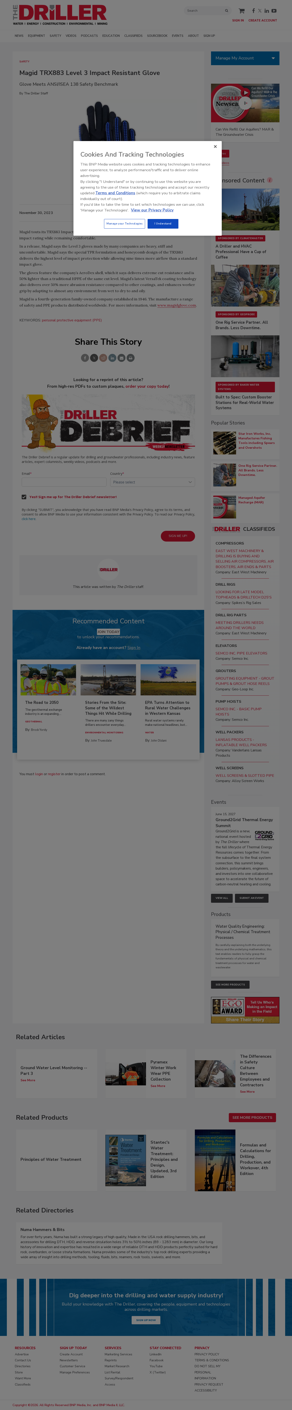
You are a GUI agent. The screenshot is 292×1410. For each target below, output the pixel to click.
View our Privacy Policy (152, 210)
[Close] (215, 147)
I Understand (163, 223)
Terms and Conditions (115, 193)
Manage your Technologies (125, 223)
